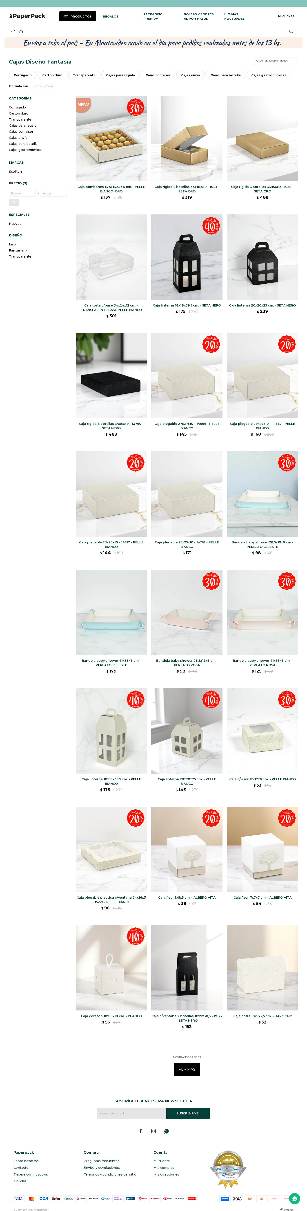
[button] (292, 31)
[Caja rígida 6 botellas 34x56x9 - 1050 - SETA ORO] (262, 138)
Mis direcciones (166, 1174)
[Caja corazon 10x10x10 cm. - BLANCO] (111, 967)
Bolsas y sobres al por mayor (199, 16)
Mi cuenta (162, 1161)
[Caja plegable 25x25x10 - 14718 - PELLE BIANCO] (186, 493)
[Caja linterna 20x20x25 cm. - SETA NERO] (262, 257)
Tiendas (20, 1181)
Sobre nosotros (26, 1161)
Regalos (110, 16)
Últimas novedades (234, 16)
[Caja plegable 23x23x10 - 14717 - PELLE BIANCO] (111, 493)
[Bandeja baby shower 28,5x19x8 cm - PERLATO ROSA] (186, 612)
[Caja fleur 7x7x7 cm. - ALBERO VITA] (262, 849)
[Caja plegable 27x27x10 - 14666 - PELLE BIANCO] (186, 375)
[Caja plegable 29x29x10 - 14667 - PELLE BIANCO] (262, 375)
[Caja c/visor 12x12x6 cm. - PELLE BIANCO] (262, 730)
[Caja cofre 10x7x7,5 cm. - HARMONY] (262, 967)
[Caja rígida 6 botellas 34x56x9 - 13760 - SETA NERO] (111, 375)
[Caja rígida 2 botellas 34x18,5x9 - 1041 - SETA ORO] (186, 138)
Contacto (20, 1168)
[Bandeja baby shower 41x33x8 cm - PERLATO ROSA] (262, 612)
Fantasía (43, 86)
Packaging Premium (152, 16)
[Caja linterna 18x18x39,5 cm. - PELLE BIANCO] (111, 730)
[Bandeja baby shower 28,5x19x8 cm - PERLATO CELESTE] (262, 493)
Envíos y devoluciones (102, 1168)
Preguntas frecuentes (101, 1161)
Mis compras (164, 1168)
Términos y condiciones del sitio (110, 1174)
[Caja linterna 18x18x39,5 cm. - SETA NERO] (186, 257)
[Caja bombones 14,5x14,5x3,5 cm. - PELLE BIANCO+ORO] (111, 138)
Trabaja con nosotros (30, 1174)
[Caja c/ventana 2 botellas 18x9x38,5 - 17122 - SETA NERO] (186, 967)
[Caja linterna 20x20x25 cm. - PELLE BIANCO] (186, 730)
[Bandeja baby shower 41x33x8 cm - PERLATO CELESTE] (111, 612)
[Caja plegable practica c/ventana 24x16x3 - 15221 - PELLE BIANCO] (111, 849)
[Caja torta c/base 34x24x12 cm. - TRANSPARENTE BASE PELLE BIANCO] (111, 257)
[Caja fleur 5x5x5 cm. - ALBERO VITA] (186, 849)
